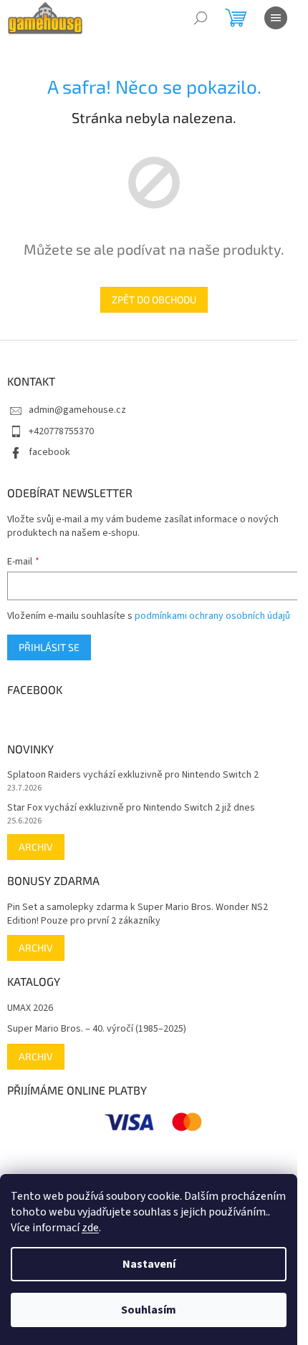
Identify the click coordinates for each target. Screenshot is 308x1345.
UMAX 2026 (30, 1008)
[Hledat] (200, 18)
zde (90, 1228)
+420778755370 (61, 431)
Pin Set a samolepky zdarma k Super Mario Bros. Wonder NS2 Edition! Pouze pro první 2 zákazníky (137, 914)
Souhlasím (148, 1310)
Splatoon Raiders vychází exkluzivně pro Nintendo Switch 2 (133, 775)
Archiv (36, 847)
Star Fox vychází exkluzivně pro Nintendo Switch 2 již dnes (131, 808)
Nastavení (148, 1264)
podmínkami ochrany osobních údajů (212, 616)
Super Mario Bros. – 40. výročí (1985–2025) (96, 1029)
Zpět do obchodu (154, 299)
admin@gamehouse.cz (77, 410)
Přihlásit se (49, 647)
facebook (49, 452)
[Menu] (275, 18)
